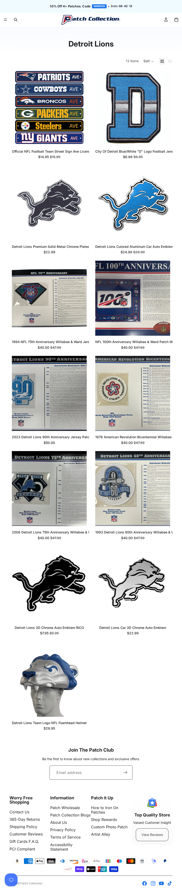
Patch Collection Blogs (70, 815)
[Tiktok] (170, 883)
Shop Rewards (104, 819)
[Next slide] (80, 108)
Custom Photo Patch (109, 827)
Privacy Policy (63, 829)
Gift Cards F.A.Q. (24, 841)
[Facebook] (144, 883)
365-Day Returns (24, 819)
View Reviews (152, 835)
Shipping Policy (23, 826)
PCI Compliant (22, 849)
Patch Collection (31, 883)
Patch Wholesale (65, 807)
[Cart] (176, 19)
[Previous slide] (19, 108)
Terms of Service (65, 837)
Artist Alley (100, 834)
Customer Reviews (26, 834)
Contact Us (19, 812)
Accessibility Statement (61, 847)
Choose (83, 138)
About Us (58, 822)
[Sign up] (125, 773)
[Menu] (5, 19)
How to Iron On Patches (104, 810)
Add (83, 233)
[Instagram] (153, 883)
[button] (148, 61)
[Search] (15, 19)
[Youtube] (161, 883)
